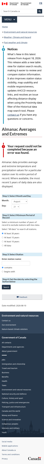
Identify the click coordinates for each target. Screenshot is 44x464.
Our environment (9, 325)
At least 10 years (11, 241)
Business (5, 372)
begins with (9, 271)
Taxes (4, 385)
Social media (7, 441)
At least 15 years (11, 237)
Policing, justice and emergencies (15, 402)
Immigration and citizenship (13, 364)
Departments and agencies (13, 347)
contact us (13, 114)
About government (9, 351)
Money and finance (10, 415)
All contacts (6, 342)
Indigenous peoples (10, 424)
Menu (8, 19)
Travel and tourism (9, 368)
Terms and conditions (11, 454)
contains (8, 267)
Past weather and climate (15, 42)
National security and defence (14, 394)
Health (4, 381)
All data (7, 245)
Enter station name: (11, 259)
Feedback (25, 298)
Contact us (6, 320)
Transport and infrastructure (14, 407)
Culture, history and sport (12, 398)
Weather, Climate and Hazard (17, 37)
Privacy (5, 459)
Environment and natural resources (20, 32)
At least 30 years (11, 233)
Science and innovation (11, 419)
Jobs (3, 360)
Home (5, 26)
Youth (4, 432)
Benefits (5, 377)
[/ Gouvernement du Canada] (16, 3)
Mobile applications (10, 446)
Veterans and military (10, 428)
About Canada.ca (9, 450)
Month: (5, 200)
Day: (4, 205)
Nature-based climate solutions (15, 329)
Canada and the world (11, 411)
